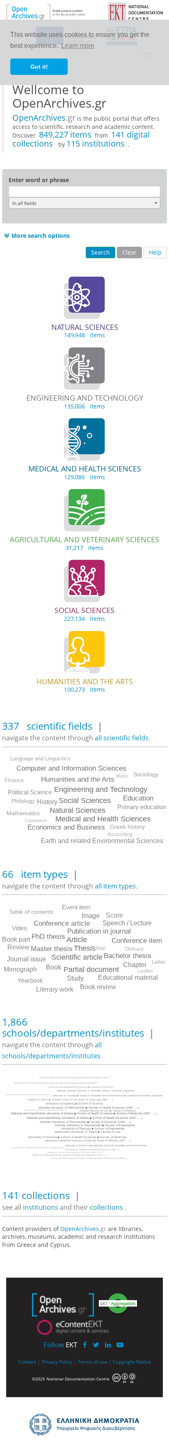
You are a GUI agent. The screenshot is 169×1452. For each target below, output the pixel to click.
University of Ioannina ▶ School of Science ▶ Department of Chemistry (81, 1087)
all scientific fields (121, 737)
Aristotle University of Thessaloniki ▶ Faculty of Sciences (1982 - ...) (85, 1122)
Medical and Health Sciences (103, 819)
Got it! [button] (39, 66)
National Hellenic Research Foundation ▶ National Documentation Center (74, 1077)
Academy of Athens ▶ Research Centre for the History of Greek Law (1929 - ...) (70, 1099)
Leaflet (145, 971)
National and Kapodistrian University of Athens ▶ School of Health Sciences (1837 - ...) (84, 1117)
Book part (16, 939)
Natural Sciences (77, 810)
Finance (14, 780)
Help (155, 252)
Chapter (134, 964)
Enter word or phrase (39, 180)
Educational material (128, 977)
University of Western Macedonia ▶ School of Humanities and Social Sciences (106, 1145)
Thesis (85, 948)
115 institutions (95, 143)
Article (76, 940)
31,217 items (84, 548)
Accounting (119, 834)
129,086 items (84, 477)
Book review (98, 986)
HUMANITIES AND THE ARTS (85, 681)
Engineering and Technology (100, 789)
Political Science (30, 792)
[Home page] (52, 12)
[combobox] (84, 203)
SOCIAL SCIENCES (84, 610)
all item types (115, 886)
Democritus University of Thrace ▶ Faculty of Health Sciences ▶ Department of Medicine (55, 1083)
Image (91, 915)
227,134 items (84, 618)
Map (101, 948)
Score (114, 915)
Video (19, 927)
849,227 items (65, 134)
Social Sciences (85, 800)
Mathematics (23, 813)
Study (75, 978)
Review (18, 947)
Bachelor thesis (127, 956)
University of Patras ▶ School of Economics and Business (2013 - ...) (28, 1095)
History (47, 801)
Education (138, 798)
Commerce (36, 820)
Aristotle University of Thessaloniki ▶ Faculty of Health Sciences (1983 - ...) (88, 1107)
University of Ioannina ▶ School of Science (74, 1103)
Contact (27, 1361)
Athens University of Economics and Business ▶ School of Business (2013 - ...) (69, 1155)
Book (53, 967)
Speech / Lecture (127, 923)
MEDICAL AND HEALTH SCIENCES (84, 468)
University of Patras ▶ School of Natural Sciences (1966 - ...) (45, 1110)
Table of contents (31, 912)
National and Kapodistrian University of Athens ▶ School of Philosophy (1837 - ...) (88, 1140)
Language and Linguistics (40, 758)
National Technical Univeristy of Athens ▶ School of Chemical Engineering (95, 1090)
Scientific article (77, 957)
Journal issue (26, 959)
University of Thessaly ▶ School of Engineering (92, 1128)
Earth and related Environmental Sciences (102, 840)
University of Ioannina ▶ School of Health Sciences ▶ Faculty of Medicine (77, 1137)
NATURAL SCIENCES (84, 327)
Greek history (127, 826)
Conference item (137, 941)
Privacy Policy (56, 1361)
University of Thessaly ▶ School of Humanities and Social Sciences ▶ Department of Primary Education (107, 1095)
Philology (23, 801)
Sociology (145, 774)
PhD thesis (48, 936)
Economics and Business (66, 827)
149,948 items (84, 335)
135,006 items (84, 406)
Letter (158, 962)
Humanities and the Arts (77, 779)
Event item (76, 907)
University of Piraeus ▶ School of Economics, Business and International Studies (88, 1158)
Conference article (62, 923)
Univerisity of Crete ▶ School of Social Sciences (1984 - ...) (92, 1149)
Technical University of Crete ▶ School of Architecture (107, 1110)
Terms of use (92, 1361)
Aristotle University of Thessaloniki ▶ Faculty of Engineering (95, 1125)
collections (106, 1207)
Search (100, 252)
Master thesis (52, 949)
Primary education (141, 806)
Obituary (134, 949)
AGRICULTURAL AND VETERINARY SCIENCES (84, 539)
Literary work (54, 989)
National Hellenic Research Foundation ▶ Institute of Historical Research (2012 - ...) (75, 1152)
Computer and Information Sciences (71, 768)
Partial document (91, 969)
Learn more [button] (77, 45)
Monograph (20, 969)
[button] (36, 236)
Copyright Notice (132, 1361)
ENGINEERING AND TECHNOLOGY (84, 398)
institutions (41, 1207)
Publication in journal (99, 931)
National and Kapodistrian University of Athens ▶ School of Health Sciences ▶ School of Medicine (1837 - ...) (83, 1113)
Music (122, 775)
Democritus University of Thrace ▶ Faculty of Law (87, 1131)
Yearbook (30, 980)
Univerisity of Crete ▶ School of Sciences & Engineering (37, 1147)
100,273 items (84, 689)
